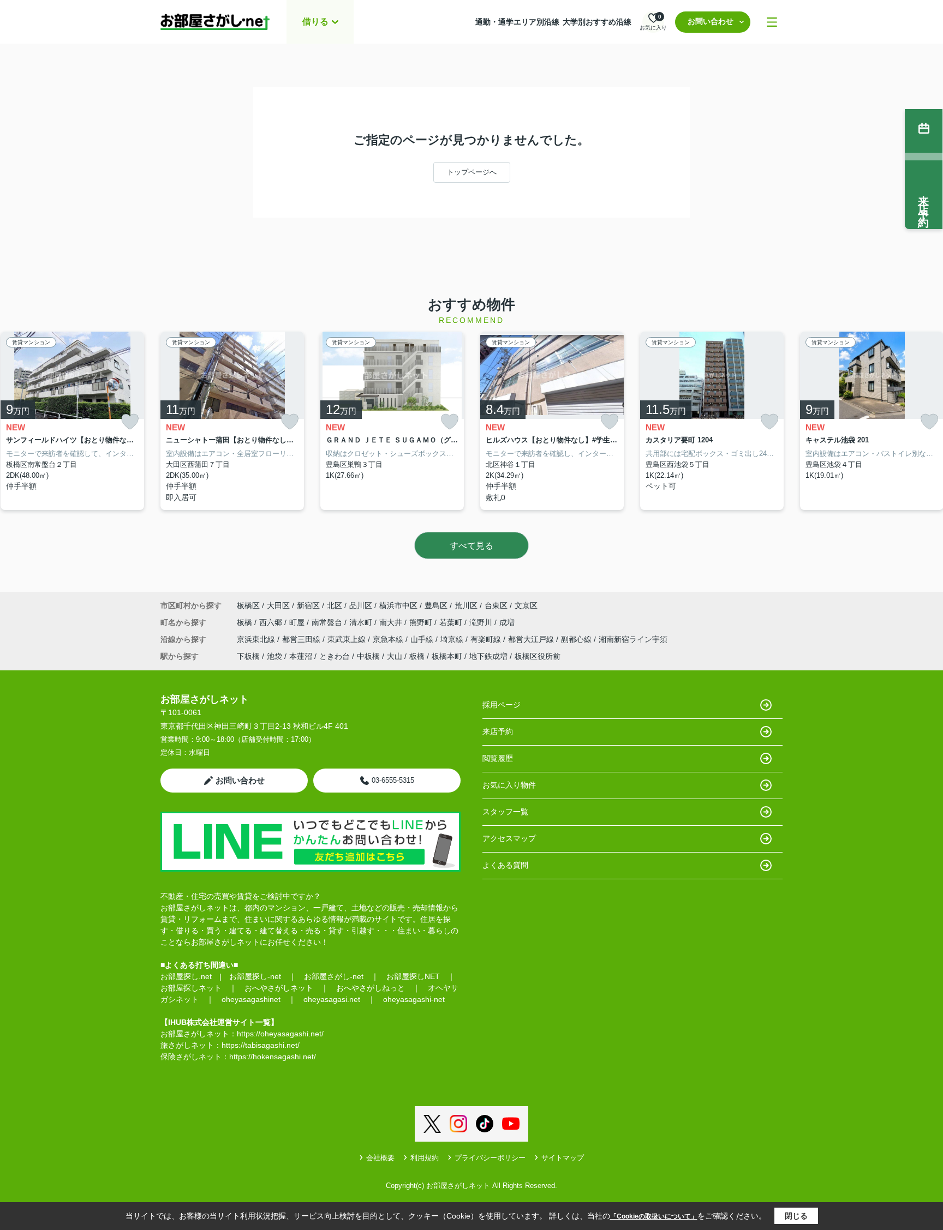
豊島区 (436, 605)
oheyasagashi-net (414, 999)
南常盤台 (328, 622)
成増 (507, 622)
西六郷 (271, 622)
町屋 (298, 622)
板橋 (245, 622)
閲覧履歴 (497, 758)
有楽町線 (486, 639)
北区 (334, 605)
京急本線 (389, 639)
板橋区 (248, 605)
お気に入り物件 (509, 785)
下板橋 (248, 656)
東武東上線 (347, 639)
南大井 (391, 622)
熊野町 (421, 622)
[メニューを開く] (772, 22)
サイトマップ (562, 1158)
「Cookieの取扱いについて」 (653, 1216)
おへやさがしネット (278, 987)
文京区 (526, 605)
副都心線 (577, 639)
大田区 (278, 605)
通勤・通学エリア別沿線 (517, 21)
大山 (394, 656)
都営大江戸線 (532, 639)
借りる (315, 21)
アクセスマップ (509, 838)
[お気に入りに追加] (130, 422)
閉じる (796, 1215)
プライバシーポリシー (490, 1158)
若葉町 (451, 622)
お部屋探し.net (186, 976)
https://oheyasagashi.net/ (280, 1033)
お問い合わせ (710, 21)
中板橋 (368, 656)
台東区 (496, 605)
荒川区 (466, 605)
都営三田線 (302, 639)
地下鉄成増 (488, 656)
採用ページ (501, 704)
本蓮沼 (300, 656)
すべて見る (471, 545)
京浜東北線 (257, 639)
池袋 (274, 656)
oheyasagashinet (251, 999)
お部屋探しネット (191, 987)
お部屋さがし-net (333, 976)
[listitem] (232, 421)
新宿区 (308, 605)
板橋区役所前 (537, 656)
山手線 (422, 639)
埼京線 (452, 639)
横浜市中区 (398, 605)
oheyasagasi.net (331, 999)
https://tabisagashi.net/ (261, 1045)
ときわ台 (334, 656)
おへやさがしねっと (370, 987)
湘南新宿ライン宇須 (633, 639)
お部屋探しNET (413, 976)
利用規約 (424, 1158)
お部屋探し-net (255, 976)
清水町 (361, 622)
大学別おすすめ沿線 (597, 21)
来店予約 (497, 731)
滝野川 (481, 622)
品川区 (360, 605)
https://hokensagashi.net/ (272, 1056)
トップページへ (472, 172)
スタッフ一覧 (505, 811)
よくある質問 (505, 865)
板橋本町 (447, 656)
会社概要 (380, 1158)
